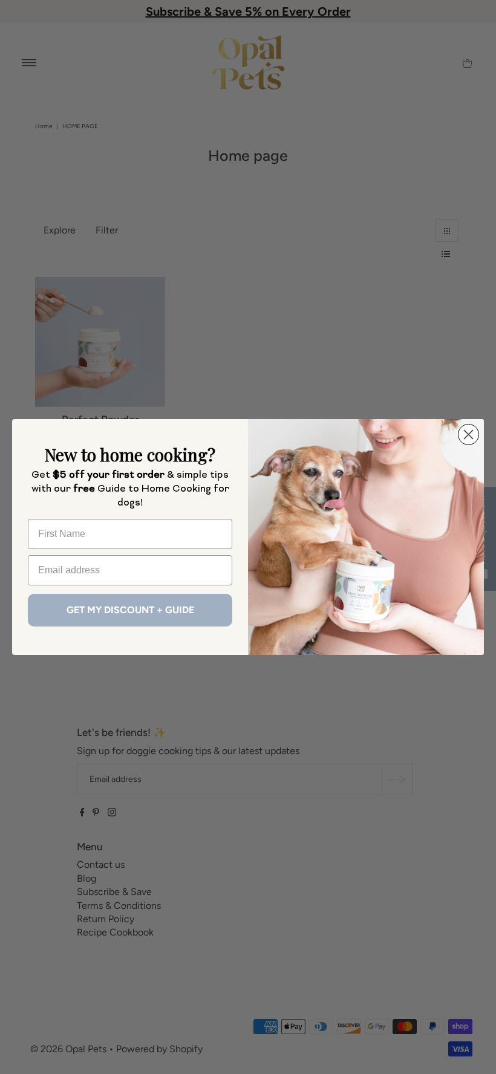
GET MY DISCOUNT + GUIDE (130, 610)
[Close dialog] (468, 434)
